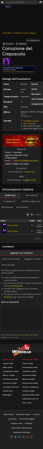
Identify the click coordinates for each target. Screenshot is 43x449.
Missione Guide (28, 379)
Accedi (21, 335)
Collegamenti (34, 40)
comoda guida (16, 286)
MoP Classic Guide (30, 359)
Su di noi (36, 414)
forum (6, 297)
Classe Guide (8, 363)
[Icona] (6, 61)
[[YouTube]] (27, 437)
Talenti (39, 224)
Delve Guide (8, 367)
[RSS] (31, 437)
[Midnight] (7, 395)
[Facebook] (23, 437)
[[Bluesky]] (19, 437)
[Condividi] (40, 2)
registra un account (30, 335)
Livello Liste (8, 391)
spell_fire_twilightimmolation (25, 160)
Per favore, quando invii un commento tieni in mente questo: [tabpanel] (21, 303)
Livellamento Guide (11, 371)
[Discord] (11, 437)
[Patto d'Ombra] (4, 225)
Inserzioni (12, 419)
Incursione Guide (10, 383)
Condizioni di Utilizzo (21, 432)
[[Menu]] (2, 2)
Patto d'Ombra (12, 225)
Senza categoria (30, 33)
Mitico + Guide (9, 375)
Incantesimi (18, 33)
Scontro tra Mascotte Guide (31, 387)
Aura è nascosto (29, 123)
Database (8, 33)
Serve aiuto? (8, 414)
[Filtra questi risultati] (31, 214)
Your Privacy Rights (27, 419)
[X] (15, 437)
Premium (28, 423)
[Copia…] (27, 214)
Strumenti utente (23, 414)
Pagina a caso (16, 423)
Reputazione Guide (30, 383)
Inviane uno (29, 171)
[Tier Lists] (26, 403)
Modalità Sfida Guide (30, 395)
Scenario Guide (28, 391)
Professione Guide (10, 379)
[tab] (10, 195)
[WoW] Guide (8, 359)
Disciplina (39, 226)
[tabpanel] (21, 226)
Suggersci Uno (29, 180)
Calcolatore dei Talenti (12, 387)
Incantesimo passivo (31, 121)
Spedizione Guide (29, 371)
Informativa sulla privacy (21, 428)
